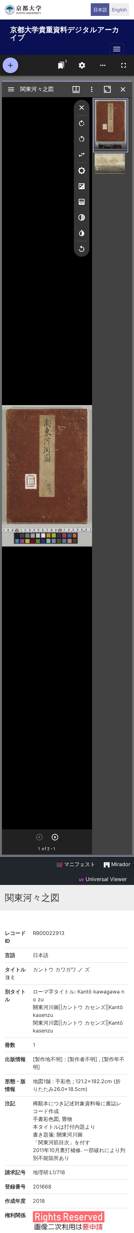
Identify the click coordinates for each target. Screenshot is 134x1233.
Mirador (120, 864)
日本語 (100, 9)
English (119, 9)
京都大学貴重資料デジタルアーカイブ (64, 32)
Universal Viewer (105, 879)
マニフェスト (78, 864)
